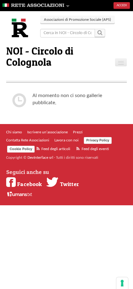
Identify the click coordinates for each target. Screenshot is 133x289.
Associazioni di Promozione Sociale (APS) (77, 20)
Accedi (122, 5)
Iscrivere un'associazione (47, 132)
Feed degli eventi (95, 149)
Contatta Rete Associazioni (27, 140)
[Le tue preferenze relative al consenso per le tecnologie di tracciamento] (122, 283)
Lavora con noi (66, 140)
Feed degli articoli (55, 149)
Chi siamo (14, 132)
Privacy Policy (97, 140)
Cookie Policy (21, 149)
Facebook (29, 183)
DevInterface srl (40, 158)
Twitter (68, 183)
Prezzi (78, 132)
